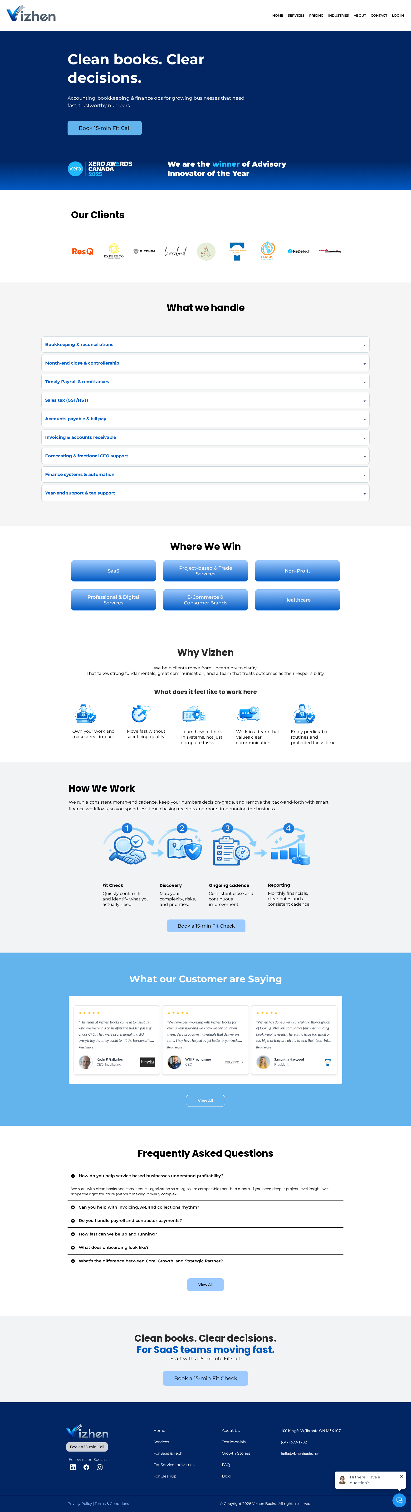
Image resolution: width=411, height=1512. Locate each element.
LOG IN (398, 15)
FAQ (226, 1465)
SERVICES (296, 15)
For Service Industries (174, 1465)
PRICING (316, 15)
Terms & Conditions (112, 1503)
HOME (277, 15)
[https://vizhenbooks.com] (32, 15)
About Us (231, 1430)
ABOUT (360, 15)
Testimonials (234, 1442)
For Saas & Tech (168, 1453)
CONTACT (379, 15)
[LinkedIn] (73, 1467)
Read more (85, 1047)
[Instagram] (99, 1467)
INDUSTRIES (338, 15)
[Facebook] (86, 1467)
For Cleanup (164, 1476)
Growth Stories (236, 1453)
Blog (226, 1476)
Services (161, 1442)
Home (159, 1430)
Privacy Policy (80, 1503)
